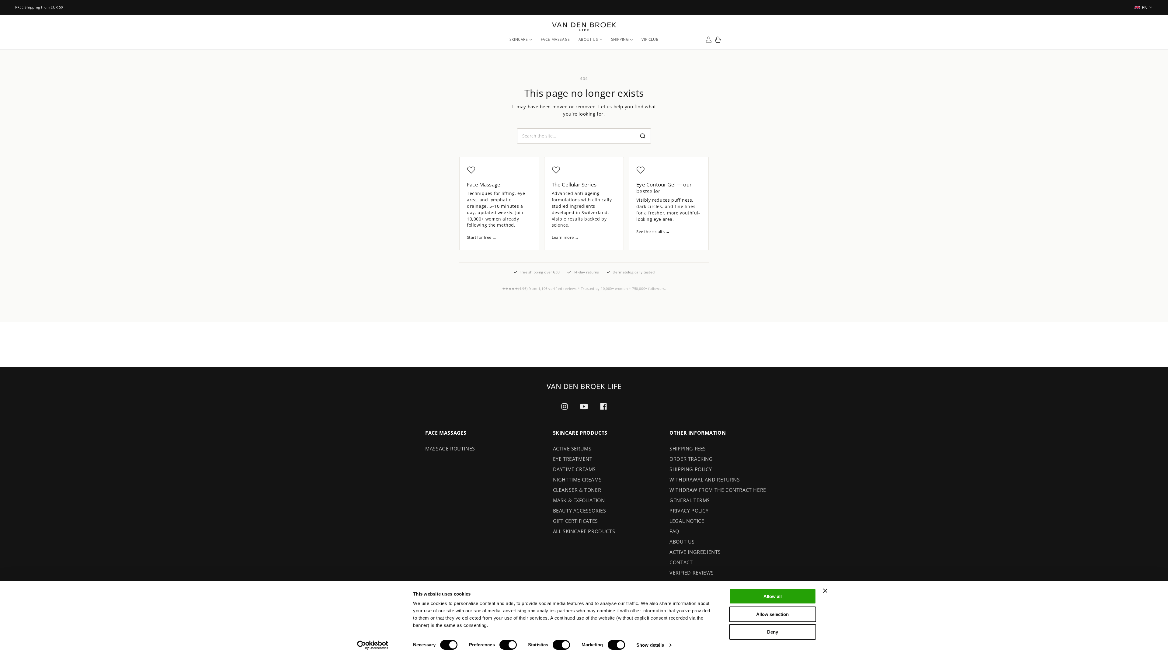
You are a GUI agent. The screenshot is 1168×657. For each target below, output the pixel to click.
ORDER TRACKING (691, 459)
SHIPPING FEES (687, 448)
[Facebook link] (603, 406)
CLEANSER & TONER (577, 490)
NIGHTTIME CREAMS (577, 479)
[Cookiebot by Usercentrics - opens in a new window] (372, 645)
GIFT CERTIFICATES (575, 521)
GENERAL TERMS (689, 500)
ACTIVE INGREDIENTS (695, 552)
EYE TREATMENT (573, 459)
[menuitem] (521, 39)
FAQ (674, 531)
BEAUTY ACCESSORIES (579, 510)
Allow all (772, 596)
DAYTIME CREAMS (574, 469)
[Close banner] (825, 591)
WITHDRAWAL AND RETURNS (704, 479)
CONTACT (681, 562)
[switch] (508, 645)
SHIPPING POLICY (690, 469)
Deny (772, 631)
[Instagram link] (564, 406)
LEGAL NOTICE (686, 521)
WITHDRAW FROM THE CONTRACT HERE (717, 490)
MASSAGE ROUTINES (450, 448)
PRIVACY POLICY (688, 510)
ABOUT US (682, 541)
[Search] (643, 136)
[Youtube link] (584, 406)
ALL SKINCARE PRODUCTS (584, 531)
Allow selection (772, 614)
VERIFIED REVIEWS (691, 572)
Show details (650, 645)
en (1145, 7)
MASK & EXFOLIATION (579, 500)
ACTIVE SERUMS (572, 448)
